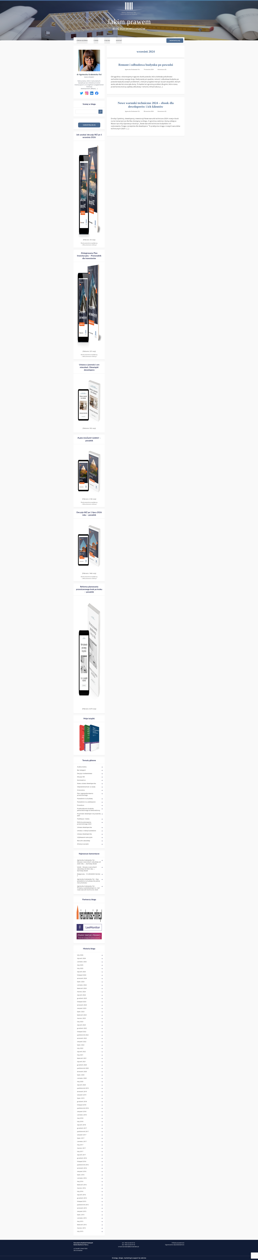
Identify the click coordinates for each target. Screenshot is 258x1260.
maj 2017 (80, 1145)
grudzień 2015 (82, 1198)
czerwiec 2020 (82, 1078)
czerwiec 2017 (82, 1141)
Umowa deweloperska (84, 827)
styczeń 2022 (81, 1052)
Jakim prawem (129, 22)
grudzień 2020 (82, 1065)
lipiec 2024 (80, 982)
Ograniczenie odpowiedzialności (174, 1245)
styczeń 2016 (81, 1195)
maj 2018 (80, 1118)
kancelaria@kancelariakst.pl (130, 1246)
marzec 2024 (81, 992)
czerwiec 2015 (82, 1218)
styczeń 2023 (81, 1025)
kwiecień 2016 (82, 1185)
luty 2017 (80, 1151)
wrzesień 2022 (82, 1038)
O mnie (96, 40)
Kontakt (119, 40)
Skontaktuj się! (175, 40)
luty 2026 (80, 955)
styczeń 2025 (81, 972)
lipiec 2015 (80, 1215)
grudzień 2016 (82, 1158)
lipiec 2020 (80, 1075)
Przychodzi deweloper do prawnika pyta (89, 814)
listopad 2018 (81, 1105)
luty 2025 (80, 968)
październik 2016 (83, 1165)
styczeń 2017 (81, 1155)
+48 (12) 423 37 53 (129, 1245)
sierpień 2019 (81, 1095)
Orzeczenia (81, 790)
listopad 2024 (81, 975)
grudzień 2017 (82, 1128)
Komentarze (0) (162, 69)
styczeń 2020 (81, 1085)
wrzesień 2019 (82, 1091)
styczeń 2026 (81, 958)
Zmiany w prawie (83, 844)
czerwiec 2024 (82, 985)
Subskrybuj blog (89, 125)
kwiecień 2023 (82, 1015)
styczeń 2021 (81, 1061)
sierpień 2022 (81, 1042)
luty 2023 (80, 1022)
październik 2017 (83, 1131)
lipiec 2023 (80, 1012)
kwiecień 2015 (82, 1225)
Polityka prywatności (178, 1243)
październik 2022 (83, 1035)
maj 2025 (80, 965)
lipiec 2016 (80, 1175)
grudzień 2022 (82, 1028)
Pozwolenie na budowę (85, 799)
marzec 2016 (81, 1188)
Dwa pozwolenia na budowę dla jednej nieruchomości (88, 881)
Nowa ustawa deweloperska (86, 783)
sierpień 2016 (81, 1171)
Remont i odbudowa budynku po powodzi (145, 64)
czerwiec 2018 (82, 1115)
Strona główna (82, 40)
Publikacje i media (83, 819)
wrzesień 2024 (82, 978)
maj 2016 (80, 1181)
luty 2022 (80, 1048)
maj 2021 (80, 1055)
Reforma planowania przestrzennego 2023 (84, 823)
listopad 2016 (81, 1161)
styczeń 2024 (81, 995)
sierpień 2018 (81, 1111)
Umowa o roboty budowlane (86, 831)
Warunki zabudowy (83, 841)
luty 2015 (80, 1231)
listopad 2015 (81, 1201)
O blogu (107, 40)
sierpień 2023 (81, 1008)
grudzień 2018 (82, 1101)
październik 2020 (83, 1068)
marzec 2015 (81, 1228)
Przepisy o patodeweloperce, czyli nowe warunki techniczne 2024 (88, 889)
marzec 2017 (81, 1148)
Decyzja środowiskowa (84, 773)
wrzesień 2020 (82, 1071)
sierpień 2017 (81, 1135)
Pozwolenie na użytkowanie (86, 802)
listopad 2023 (81, 1002)
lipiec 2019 (80, 1098)
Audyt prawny (81, 767)
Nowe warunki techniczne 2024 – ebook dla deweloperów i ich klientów (146, 104)
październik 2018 (83, 1108)
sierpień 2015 (81, 1211)
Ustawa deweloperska (84, 834)
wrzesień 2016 (82, 1168)
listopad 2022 (81, 1032)
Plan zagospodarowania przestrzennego (85, 794)
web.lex (143, 1258)
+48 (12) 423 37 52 (129, 1243)
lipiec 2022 (80, 1045)
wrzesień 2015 (82, 1208)
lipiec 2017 (80, 1138)
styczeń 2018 (81, 1125)
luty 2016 (80, 1191)
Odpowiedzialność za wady (86, 787)
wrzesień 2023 (82, 1005)
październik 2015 (83, 1205)
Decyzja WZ (81, 777)
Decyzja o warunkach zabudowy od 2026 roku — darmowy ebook (89, 863)
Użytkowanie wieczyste (84, 837)
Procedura (80, 805)
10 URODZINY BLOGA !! (88, 875)
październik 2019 (83, 1088)
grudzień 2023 (82, 998)
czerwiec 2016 (82, 1178)
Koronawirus (81, 780)
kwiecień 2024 (82, 988)
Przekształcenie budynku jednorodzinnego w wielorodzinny (88, 809)
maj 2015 (80, 1221)
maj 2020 (80, 1081)
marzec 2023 (81, 1018)
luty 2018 (80, 1121)
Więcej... (94, 88)
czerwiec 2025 (82, 962)
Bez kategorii (81, 770)
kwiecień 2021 (82, 1058)
